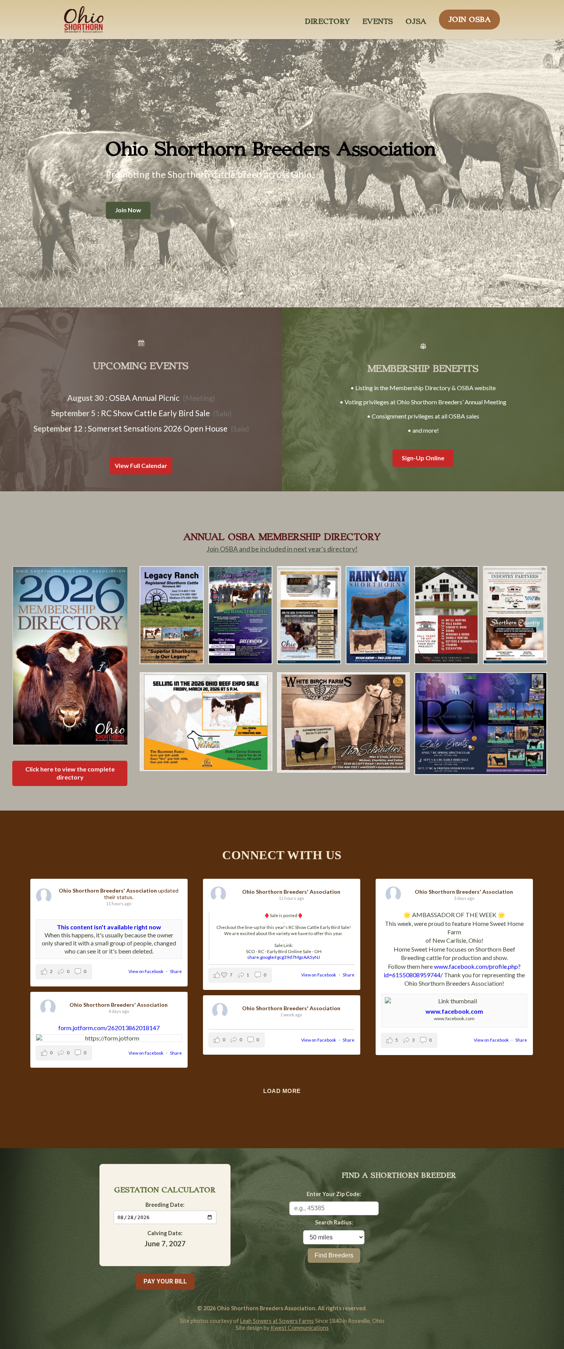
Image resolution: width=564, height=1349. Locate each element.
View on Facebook (146, 971)
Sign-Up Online (423, 457)
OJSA (416, 19)
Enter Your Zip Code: (334, 1194)
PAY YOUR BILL (165, 1281)
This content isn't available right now (109, 927)
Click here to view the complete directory (70, 773)
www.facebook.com (454, 1010)
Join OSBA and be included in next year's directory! (282, 549)
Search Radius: (334, 1222)
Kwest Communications (299, 1327)
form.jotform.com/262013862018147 (109, 1027)
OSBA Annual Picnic (144, 397)
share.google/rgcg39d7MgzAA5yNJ (283, 957)
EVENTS (378, 19)
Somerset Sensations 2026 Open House (158, 428)
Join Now (128, 210)
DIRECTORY (327, 19)
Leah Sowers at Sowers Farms (277, 1321)
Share (176, 971)
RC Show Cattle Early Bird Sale (155, 413)
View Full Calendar (141, 465)
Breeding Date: (165, 1204)
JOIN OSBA (469, 17)
